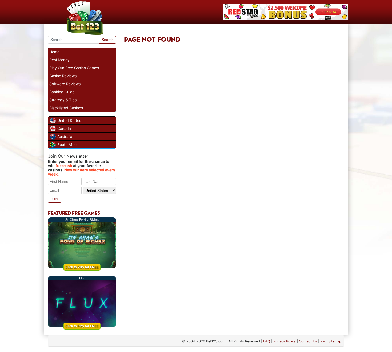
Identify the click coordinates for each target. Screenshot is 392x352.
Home (54, 51)
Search (108, 39)
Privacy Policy (284, 341)
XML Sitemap (330, 341)
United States (69, 120)
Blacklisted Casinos (66, 108)
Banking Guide (62, 92)
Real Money (59, 59)
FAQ (266, 341)
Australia (64, 136)
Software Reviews (65, 84)
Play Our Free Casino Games (74, 67)
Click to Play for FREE (82, 267)
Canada (64, 128)
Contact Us (308, 341)
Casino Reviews (63, 76)
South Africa (68, 144)
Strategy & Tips (63, 100)
